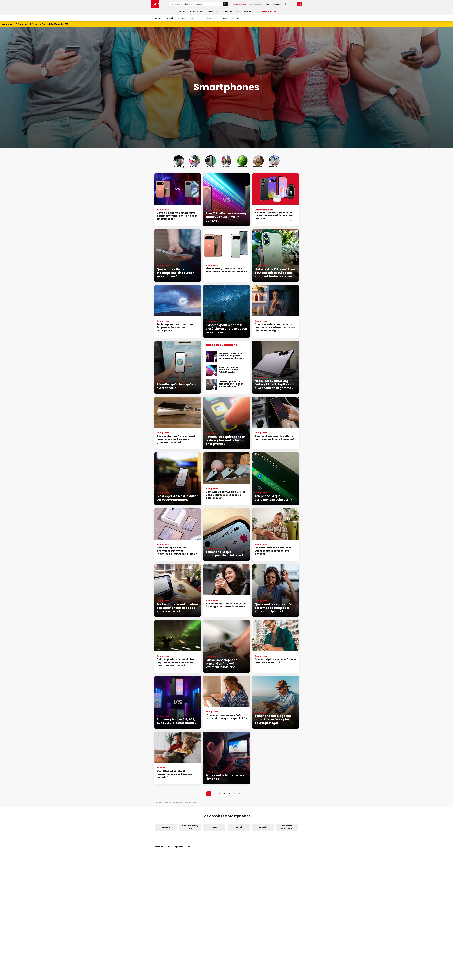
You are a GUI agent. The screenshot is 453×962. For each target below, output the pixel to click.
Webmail (293, 4)
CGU (169, 846)
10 (235, 793)
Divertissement (212, 18)
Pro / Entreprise (256, 4)
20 (240, 793)
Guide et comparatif (230, 18)
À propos (179, 846)
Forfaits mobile (196, 11)
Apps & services (239, 4)
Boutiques (277, 4)
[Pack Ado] (275, 199)
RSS (189, 846)
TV (256, 11)
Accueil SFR (155, 4)
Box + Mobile (227, 11)
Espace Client (299, 4)
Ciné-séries (181, 18)
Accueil (170, 18)
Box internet (180, 11)
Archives (159, 846)
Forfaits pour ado (270, 11)
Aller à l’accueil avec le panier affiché (286, 4)
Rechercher (225, 4)
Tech (192, 18)
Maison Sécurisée (243, 11)
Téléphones (212, 11)
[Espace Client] (299, 4)
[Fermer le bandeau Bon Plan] (450, 24)
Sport (200, 18)
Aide (267, 4)
